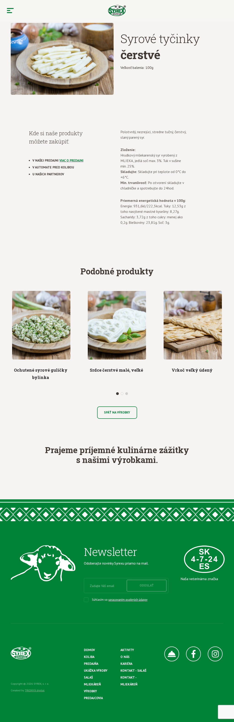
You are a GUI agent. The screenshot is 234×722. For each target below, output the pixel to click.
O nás (125, 657)
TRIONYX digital (35, 690)
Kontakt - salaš (133, 670)
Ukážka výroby (95, 670)
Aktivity (127, 650)
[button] (117, 393)
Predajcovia (93, 698)
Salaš (88, 677)
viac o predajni (71, 160)
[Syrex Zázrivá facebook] (190, 653)
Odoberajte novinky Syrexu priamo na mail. (116, 563)
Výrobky (90, 691)
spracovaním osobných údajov (127, 600)
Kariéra (126, 664)
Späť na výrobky (117, 412)
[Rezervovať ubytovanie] (168, 653)
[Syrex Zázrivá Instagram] (212, 653)
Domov (89, 650)
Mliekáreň (92, 684)
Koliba (89, 657)
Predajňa (91, 664)
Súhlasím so (119, 600)
